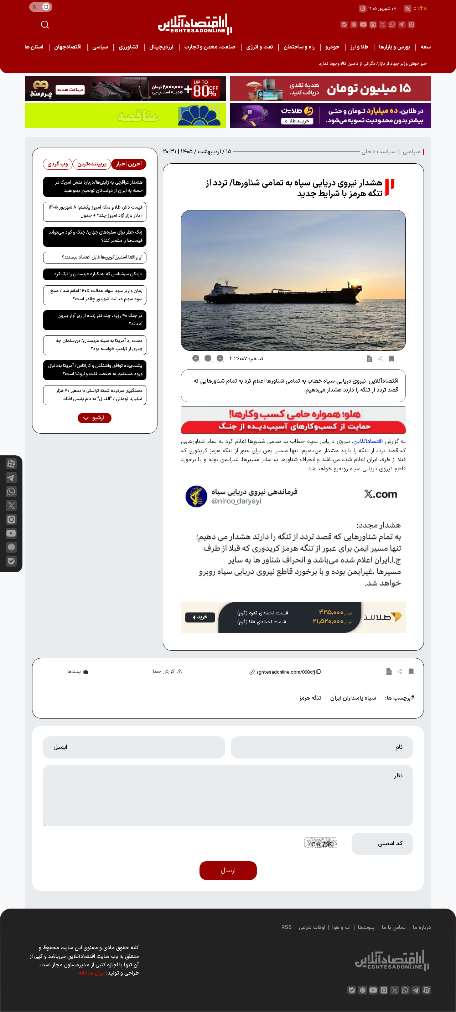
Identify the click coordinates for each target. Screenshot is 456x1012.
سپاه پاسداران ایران (353, 698)
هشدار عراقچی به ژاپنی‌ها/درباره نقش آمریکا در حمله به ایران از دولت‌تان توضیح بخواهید (98, 186)
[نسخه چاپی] (369, 358)
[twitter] (383, 25)
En (416, 8)
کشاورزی (129, 47)
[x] (11, 505)
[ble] (344, 25)
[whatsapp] (392, 25)
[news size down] (220, 358)
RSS (286, 928)
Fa (424, 8)
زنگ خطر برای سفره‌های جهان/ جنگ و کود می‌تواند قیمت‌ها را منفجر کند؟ (95, 236)
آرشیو (97, 418)
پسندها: (74, 671)
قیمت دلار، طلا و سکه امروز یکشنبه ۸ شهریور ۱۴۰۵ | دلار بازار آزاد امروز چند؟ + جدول (95, 211)
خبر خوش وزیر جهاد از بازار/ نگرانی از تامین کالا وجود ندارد (373, 63)
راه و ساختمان (299, 47)
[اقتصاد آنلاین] (195, 24)
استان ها (34, 47)
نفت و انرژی (259, 47)
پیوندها (366, 928)
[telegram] (402, 25)
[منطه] (125, 88)
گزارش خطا (164, 671)
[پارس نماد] (125, 115)
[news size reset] (208, 358)
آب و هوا (341, 928)
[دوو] (330, 88)
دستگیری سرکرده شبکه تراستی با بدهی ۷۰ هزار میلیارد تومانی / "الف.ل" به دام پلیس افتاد (99, 395)
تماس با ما (394, 928)
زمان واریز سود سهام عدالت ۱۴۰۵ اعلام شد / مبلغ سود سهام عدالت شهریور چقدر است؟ (96, 295)
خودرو (332, 47)
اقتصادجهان (68, 47)
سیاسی (100, 47)
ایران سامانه (92, 973)
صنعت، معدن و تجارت (209, 47)
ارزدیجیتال (161, 47)
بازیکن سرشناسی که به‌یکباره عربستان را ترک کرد (98, 274)
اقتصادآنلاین (368, 441)
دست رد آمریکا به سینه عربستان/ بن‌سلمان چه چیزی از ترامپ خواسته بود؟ (99, 345)
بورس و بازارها (394, 47)
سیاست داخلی (379, 152)
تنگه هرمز (310, 698)
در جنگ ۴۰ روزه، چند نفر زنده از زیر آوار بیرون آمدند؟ (99, 320)
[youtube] (363, 25)
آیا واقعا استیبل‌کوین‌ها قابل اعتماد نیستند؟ (102, 257)
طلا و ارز (359, 47)
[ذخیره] (391, 358)
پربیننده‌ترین (92, 164)
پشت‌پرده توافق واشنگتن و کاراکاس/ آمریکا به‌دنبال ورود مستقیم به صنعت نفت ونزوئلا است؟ (95, 370)
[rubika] (354, 25)
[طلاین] (330, 115)
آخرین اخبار (129, 164)
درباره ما (422, 928)
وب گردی (57, 164)
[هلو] (293, 420)
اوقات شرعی (312, 928)
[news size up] (196, 358)
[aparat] (411, 25)
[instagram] (373, 25)
